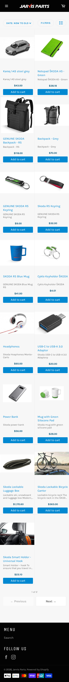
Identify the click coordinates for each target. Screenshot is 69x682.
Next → (51, 601)
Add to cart (18, 92)
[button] (61, 23)
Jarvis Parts (19, 669)
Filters (45, 23)
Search (9, 637)
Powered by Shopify (38, 669)
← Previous (18, 601)
